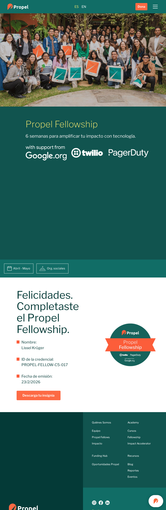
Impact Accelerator (139, 443)
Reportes (133, 470)
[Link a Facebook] (101, 503)
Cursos (132, 430)
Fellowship (134, 437)
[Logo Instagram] (94, 503)
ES (76, 7)
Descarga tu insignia (38, 395)
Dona (141, 6)
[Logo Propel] (23, 508)
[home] (17, 7)
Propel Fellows (101, 437)
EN (84, 7)
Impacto (97, 443)
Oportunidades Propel (105, 464)
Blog (130, 464)
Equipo (96, 430)
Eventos (132, 476)
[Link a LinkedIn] (107, 503)
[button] (154, 7)
